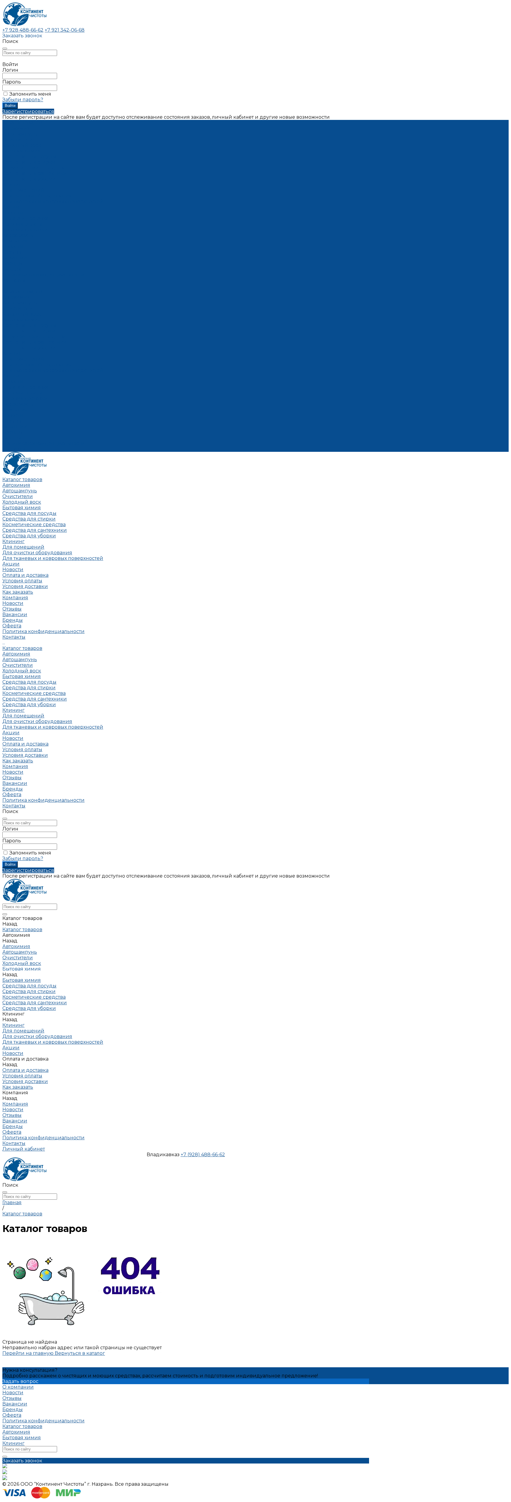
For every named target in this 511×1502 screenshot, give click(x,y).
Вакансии (14, 258)
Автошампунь (19, 134)
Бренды (12, 263)
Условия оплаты (22, 224)
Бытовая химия (21, 151)
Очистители (17, 139)
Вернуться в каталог (80, 1353)
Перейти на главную (28, 1353)
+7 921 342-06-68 (65, 30)
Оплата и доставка (25, 387)
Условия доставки (25, 229)
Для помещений (23, 190)
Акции (11, 376)
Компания (15, 409)
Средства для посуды (29, 156)
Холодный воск (21, 145)
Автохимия (16, 128)
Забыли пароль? (22, 99)
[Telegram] (4, 1478)
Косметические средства (34, 168)
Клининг (13, 184)
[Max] (4, 1472)
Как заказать (17, 235)
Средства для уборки (29, 179)
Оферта (11, 269)
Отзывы (12, 252)
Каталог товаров (22, 291)
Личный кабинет (23, 1149)
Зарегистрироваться (28, 111)
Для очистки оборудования (37, 196)
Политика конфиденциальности (43, 274)
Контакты (13, 449)
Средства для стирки (29, 162)
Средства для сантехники (34, 173)
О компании (18, 1387)
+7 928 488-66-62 (22, 30)
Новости (12, 246)
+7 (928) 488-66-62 (203, 1154)
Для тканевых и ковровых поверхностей (52, 201)
